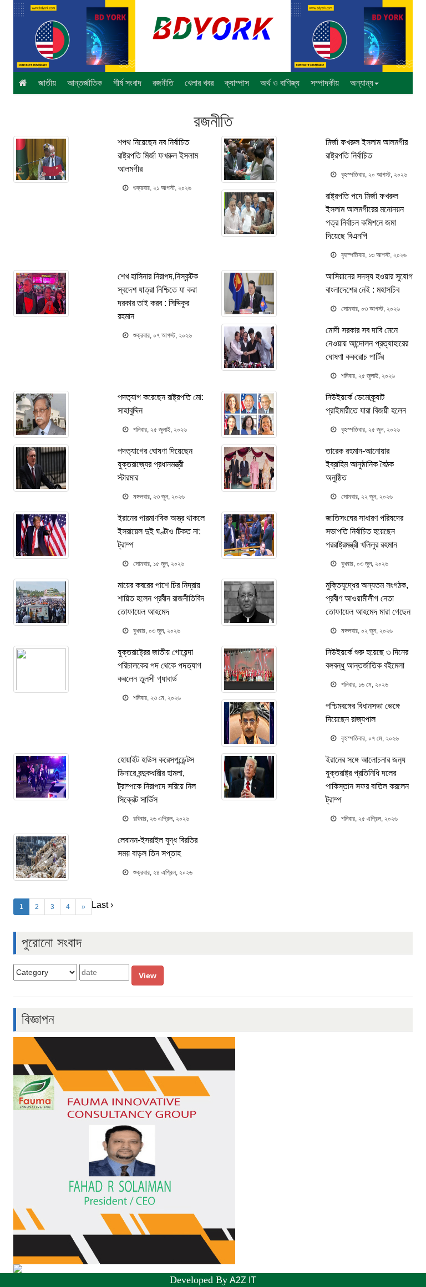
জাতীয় (47, 83)
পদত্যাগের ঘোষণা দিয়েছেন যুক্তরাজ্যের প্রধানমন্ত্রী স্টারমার (155, 464)
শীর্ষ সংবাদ (127, 83)
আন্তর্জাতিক (84, 83)
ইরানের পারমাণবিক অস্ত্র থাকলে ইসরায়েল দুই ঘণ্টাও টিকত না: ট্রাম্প (161, 531)
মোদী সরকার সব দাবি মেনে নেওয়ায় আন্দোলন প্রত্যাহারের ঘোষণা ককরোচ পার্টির (367, 343)
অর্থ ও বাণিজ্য (280, 83)
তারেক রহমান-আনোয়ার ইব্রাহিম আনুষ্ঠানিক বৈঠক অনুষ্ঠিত (360, 464)
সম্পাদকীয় (325, 83)
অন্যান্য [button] (361, 83)
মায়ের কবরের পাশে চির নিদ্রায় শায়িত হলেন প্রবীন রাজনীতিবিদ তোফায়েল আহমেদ (161, 598)
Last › (102, 905)
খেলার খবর (199, 83)
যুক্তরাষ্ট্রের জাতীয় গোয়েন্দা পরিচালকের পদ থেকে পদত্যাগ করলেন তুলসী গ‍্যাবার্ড (159, 665)
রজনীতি (163, 83)
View (147, 975)
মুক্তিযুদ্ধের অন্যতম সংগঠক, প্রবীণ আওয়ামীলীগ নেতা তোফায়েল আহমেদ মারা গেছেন (368, 598)
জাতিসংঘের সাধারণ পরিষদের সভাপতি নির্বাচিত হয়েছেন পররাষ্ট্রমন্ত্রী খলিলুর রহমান (364, 531)
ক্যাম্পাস (237, 83)
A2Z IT (243, 1280)
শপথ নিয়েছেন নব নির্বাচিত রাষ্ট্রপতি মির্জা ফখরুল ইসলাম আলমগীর (158, 155)
